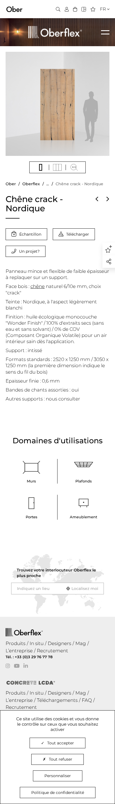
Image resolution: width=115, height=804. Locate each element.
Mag (80, 643)
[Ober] (14, 8)
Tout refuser (60, 759)
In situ (37, 643)
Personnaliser (57, 775)
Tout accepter (60, 743)
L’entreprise (19, 650)
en (101, 19)
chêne (37, 286)
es (101, 26)
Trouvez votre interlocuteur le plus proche (56, 573)
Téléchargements (57, 700)
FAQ (87, 700)
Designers (59, 643)
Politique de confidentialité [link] (57, 792)
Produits (15, 643)
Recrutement (52, 650)
